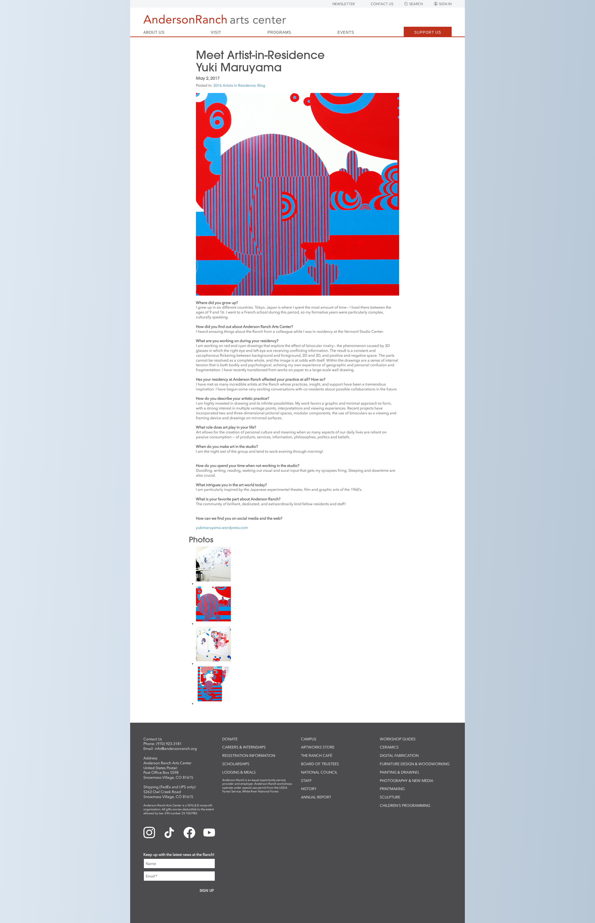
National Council (319, 772)
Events (345, 32)
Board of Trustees (320, 763)
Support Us (427, 32)
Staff (306, 780)
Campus (308, 739)
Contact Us (382, 4)
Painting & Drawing (399, 772)
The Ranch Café (316, 755)
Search (416, 4)
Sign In (445, 4)
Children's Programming (405, 805)
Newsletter (343, 4)
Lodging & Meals (239, 772)
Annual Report (316, 797)
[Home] (214, 19)
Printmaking (392, 788)
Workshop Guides (398, 739)
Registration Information (248, 755)
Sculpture (390, 797)
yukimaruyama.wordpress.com (222, 527)
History (309, 788)
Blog (261, 85)
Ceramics (389, 747)
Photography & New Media (406, 780)
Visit (216, 32)
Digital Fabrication (399, 755)
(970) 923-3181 (169, 743)
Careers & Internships (244, 747)
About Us (154, 32)
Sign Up (207, 890)
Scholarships (235, 763)
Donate (230, 739)
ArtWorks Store (317, 747)
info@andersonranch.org (176, 748)
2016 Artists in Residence (234, 85)
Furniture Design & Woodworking (415, 763)
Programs (279, 32)
